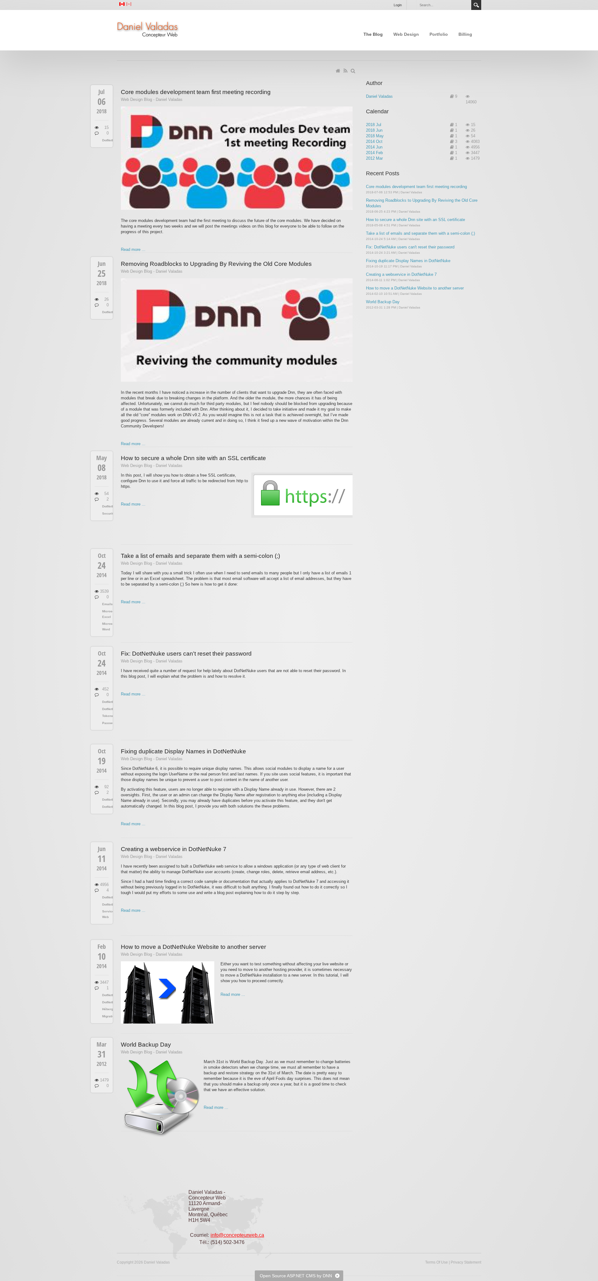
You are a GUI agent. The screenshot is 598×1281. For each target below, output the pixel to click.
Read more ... (133, 249)
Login (398, 5)
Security (105, 513)
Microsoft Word (105, 626)
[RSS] (346, 71)
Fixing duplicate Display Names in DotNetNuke (183, 751)
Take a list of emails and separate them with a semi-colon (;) (200, 556)
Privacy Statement (466, 1262)
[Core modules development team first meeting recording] (237, 158)
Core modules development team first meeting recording (196, 92)
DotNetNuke (105, 140)
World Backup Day (146, 1044)
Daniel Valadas (379, 96)
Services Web (105, 914)
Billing (465, 34)
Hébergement (105, 1009)
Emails (105, 604)
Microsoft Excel (105, 614)
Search (476, 5)
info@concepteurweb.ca (237, 1235)
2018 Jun (374, 130)
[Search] (353, 71)
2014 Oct (374, 141)
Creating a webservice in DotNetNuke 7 (173, 849)
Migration (105, 1016)
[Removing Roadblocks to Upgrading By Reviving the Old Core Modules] (237, 330)
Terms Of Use (436, 1262)
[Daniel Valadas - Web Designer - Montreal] (148, 29)
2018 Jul (373, 124)
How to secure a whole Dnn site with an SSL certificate (193, 458)
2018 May (375, 136)
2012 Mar (374, 158)
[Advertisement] (412, 476)
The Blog (373, 34)
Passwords (105, 723)
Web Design (406, 34)
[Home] (338, 71)
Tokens (105, 716)
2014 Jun (374, 147)
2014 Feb (374, 152)
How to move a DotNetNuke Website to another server (193, 947)
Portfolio (439, 34)
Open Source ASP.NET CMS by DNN (296, 1275)
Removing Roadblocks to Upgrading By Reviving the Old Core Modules (216, 264)
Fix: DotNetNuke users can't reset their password (186, 653)
